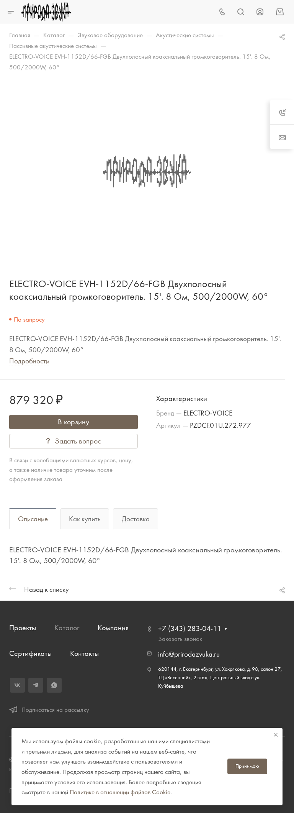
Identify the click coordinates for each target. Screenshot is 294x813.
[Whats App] (54, 685)
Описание (33, 519)
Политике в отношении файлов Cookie (120, 792)
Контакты (84, 653)
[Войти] (259, 12)
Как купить (85, 519)
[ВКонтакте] (17, 685)
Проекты (22, 627)
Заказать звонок (180, 638)
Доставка (136, 519)
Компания (113, 627)
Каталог (66, 627)
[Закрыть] (276, 735)
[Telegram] (35, 685)
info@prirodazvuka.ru (189, 654)
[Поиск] (240, 12)
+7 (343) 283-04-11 (189, 628)
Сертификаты (30, 653)
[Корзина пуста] (280, 11)
